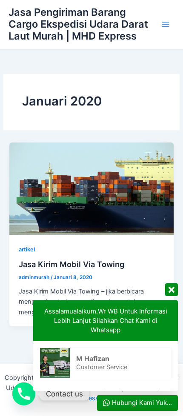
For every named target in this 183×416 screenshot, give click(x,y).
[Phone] (23, 393)
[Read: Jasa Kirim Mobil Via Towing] (91, 188)
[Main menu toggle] (165, 24)
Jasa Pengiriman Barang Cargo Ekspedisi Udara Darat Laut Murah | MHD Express (78, 24)
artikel (27, 249)
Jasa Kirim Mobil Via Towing (71, 264)
